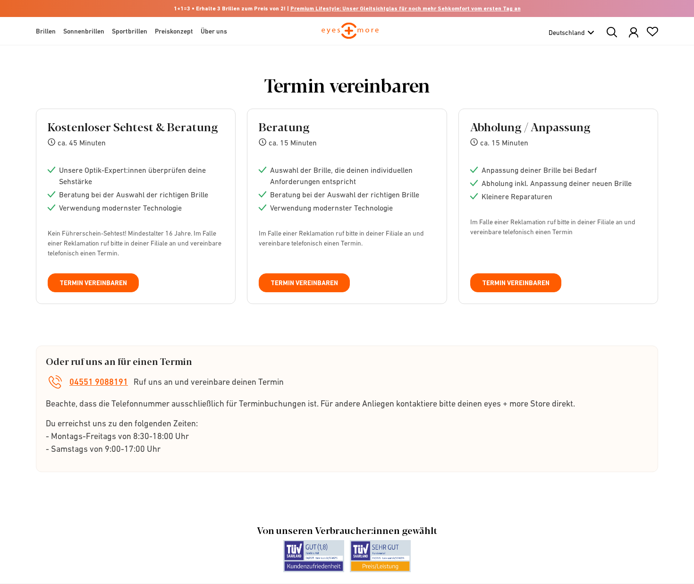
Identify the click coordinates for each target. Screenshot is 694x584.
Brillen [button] (46, 31)
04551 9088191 (98, 382)
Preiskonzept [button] (174, 31)
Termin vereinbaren (93, 283)
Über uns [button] (214, 31)
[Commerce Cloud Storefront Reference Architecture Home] (350, 35)
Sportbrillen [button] (129, 31)
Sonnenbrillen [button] (83, 31)
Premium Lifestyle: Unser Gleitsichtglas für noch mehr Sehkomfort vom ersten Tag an (405, 8)
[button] (633, 32)
